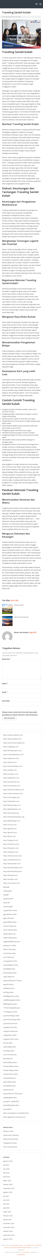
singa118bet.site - (9, 977)
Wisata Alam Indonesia (21, 617)
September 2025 (8, 1188)
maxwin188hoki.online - (11, 1066)
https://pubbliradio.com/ (11, 778)
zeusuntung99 (8, 907)
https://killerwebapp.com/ (11, 821)
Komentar (6, 659)
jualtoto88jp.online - (10, 1047)
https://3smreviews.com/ (11, 883)
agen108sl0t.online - (10, 1082)
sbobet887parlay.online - (11, 1105)
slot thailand (7, 1109)
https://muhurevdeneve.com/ (13, 793)
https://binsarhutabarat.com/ (13, 868)
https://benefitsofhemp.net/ (12, 871)
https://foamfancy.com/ (11, 844)
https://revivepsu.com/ (10, 774)
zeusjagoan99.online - (10, 961)
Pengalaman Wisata (10, 1143)
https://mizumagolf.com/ (11, 797)
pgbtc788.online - (9, 918)
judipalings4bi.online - (10, 1098)
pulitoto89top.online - (10, 1062)
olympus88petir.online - (11, 965)
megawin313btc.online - (11, 1039)
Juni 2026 (6, 1169)
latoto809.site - (8, 1059)
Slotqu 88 (6, 903)
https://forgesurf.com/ (10, 840)
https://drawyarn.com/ (10, 852)
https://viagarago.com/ (11, 747)
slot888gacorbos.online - (11, 996)
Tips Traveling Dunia (10, 1147)
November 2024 (8, 1227)
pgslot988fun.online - (10, 922)
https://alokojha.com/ (10, 875)
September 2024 (8, 1235)
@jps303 (10, 17)
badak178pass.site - (10, 934)
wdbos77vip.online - (10, 949)
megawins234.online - (10, 1027)
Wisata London (19, 605)
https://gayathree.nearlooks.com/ (14, 1117)
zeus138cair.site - (9, 957)
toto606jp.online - (9, 1051)
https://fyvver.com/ (9, 836)
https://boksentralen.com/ (12, 864)
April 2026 (6, 1177)
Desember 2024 (8, 1223)
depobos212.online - (10, 945)
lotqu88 (6, 887)
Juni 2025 (6, 1200)
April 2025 (6, 1208)
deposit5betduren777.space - (13, 981)
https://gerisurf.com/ (10, 832)
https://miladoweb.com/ (11, 801)
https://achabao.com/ (10, 879)
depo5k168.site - (8, 984)
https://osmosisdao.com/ (11, 786)
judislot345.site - (8, 1090)
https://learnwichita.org (11, 813)
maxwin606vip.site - (9, 1078)
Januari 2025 (7, 1220)
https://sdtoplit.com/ (10, 770)
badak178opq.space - (10, 938)
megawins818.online (10, 910)
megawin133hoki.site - (10, 1031)
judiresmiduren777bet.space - (13, 1094)
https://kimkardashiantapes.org (13, 817)
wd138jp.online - (8, 992)
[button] (37, 4)
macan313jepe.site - (10, 926)
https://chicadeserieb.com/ (12, 860)
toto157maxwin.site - (10, 1055)
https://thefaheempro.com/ (12, 751)
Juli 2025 (6, 1196)
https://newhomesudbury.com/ (13, 790)
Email (4, 692)
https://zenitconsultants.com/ (13, 735)
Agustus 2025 (7, 1192)
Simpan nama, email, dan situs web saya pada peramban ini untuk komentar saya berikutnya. (20, 713)
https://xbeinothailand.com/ (12, 739)
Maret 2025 (7, 1212)
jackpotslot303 (8, 899)
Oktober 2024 (8, 1231)
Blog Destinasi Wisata (10, 1139)
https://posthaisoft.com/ (11, 782)
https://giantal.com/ (9, 829)
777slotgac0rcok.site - (10, 1012)
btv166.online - (8, 1043)
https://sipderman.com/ (11, 758)
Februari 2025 (8, 1216)
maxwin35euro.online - (11, 1074)
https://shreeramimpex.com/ (12, 766)
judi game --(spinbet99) (11, 1101)
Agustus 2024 (7, 1239)
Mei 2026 (6, 1173)
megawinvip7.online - (10, 1035)
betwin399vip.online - (10, 973)
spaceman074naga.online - (12, 1019)
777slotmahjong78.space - (12, 1008)
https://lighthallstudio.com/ (12, 809)
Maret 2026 (7, 1181)
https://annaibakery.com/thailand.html (16, 1113)
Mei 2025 (6, 1204)
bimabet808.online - (10, 1086)
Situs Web (6, 701)
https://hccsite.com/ (10, 825)
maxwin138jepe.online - (11, 1070)
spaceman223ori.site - (10, 1023)
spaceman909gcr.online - (11, 1016)
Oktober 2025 (8, 1184)
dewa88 (6, 895)
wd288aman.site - (9, 988)
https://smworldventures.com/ (13, 754)
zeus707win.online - (9, 953)
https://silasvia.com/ (10, 762)
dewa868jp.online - (9, 969)
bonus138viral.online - (10, 930)
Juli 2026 (6, 1165)
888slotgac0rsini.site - (10, 1004)
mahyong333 (7, 891)
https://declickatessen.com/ (12, 856)
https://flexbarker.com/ (11, 848)
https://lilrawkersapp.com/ (12, 805)
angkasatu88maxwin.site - (12, 942)
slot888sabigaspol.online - (12, 1000)
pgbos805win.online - (10, 914)
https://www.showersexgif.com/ (14, 743)
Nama (5, 684)
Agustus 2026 (7, 1161)
